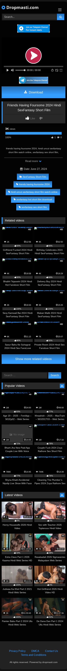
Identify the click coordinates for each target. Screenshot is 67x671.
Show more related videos (33, 359)
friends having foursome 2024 (34, 184)
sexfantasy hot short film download (34, 199)
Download (35, 92)
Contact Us (51, 651)
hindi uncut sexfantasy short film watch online (34, 192)
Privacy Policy (17, 651)
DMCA (35, 651)
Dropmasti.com (22, 7)
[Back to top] (56, 661)
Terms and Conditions (33, 655)
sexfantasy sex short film (34, 207)
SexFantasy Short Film (34, 176)
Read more (32, 161)
